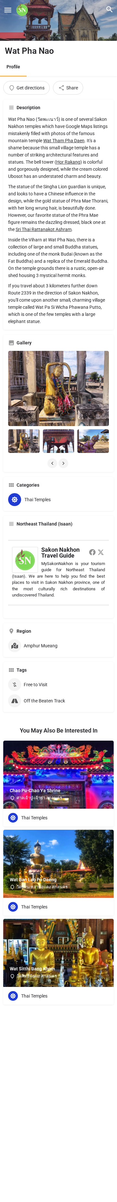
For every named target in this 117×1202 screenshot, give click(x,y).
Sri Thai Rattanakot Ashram (44, 229)
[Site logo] (23, 9)
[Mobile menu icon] (7, 10)
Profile (13, 66)
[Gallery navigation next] (64, 463)
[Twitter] (101, 552)
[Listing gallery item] (24, 441)
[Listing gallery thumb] (58, 388)
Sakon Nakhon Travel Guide (60, 552)
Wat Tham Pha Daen (63, 140)
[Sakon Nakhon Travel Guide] (25, 559)
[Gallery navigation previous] (52, 463)
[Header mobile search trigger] (109, 9)
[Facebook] (92, 552)
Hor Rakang (68, 162)
